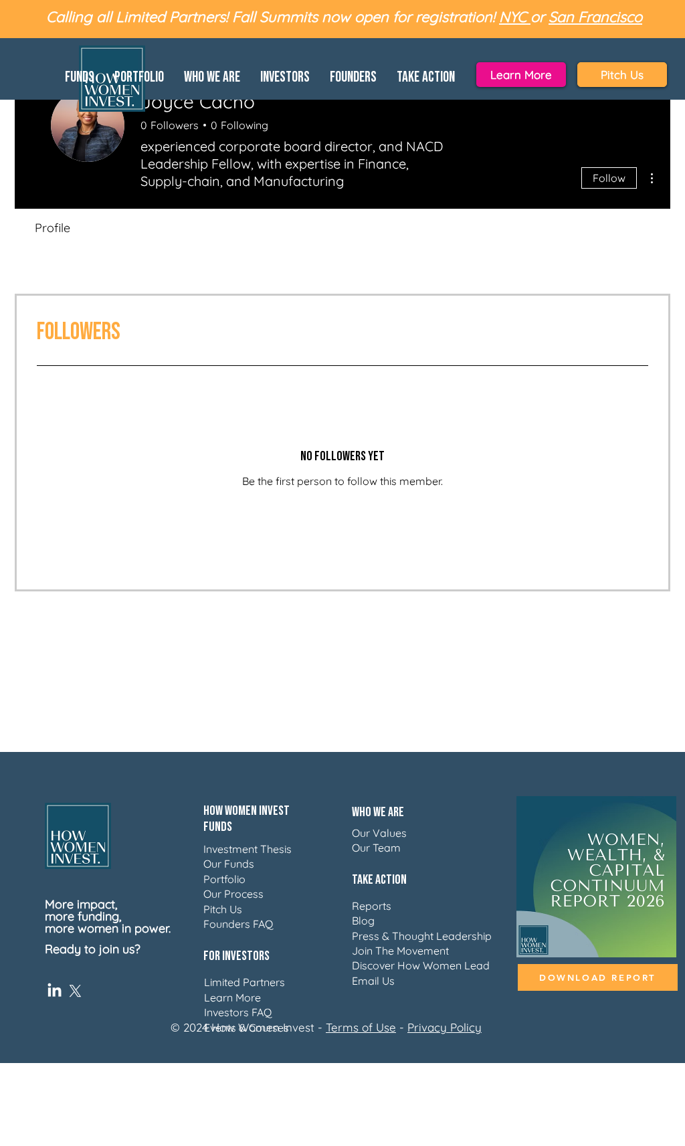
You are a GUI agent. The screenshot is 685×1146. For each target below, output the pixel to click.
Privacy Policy (444, 1027)
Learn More (232, 997)
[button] (79, 75)
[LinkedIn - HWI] (54, 991)
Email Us (373, 980)
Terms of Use (361, 1027)
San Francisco (595, 16)
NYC (514, 16)
